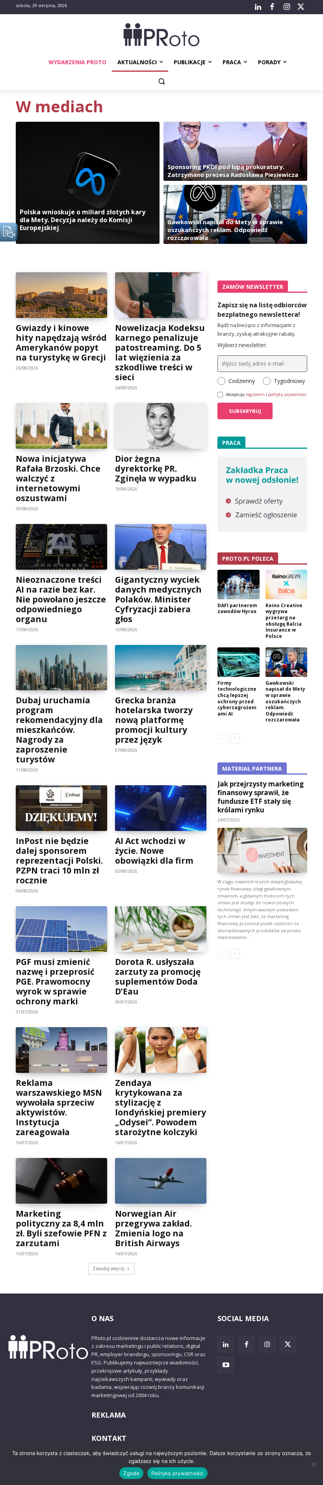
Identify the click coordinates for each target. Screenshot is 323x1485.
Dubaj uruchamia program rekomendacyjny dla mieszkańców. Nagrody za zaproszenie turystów (59, 730)
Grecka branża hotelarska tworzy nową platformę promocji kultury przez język (154, 720)
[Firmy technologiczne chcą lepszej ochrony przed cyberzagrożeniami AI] (238, 662)
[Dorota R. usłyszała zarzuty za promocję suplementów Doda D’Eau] (160, 929)
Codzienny (241, 381)
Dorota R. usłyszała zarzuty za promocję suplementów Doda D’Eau (157, 976)
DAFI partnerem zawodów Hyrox (237, 608)
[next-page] (235, 738)
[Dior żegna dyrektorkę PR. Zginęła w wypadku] (160, 426)
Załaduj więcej (108, 1268)
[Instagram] (286, 7)
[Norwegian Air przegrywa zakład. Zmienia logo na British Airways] (160, 1181)
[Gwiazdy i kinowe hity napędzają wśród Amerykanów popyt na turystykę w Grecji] (61, 295)
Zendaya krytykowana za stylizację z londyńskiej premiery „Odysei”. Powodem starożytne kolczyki (160, 1107)
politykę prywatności (287, 394)
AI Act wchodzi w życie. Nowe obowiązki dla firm (154, 850)
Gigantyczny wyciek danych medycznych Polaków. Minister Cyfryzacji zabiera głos (158, 599)
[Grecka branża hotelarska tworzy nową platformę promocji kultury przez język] (160, 668)
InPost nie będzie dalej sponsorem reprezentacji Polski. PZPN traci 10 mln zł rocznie (59, 860)
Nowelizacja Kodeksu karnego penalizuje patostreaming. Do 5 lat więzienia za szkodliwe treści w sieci (160, 352)
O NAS (102, 1318)
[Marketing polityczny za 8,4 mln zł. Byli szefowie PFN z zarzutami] (61, 1181)
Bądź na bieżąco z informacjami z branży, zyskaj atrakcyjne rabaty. (256, 329)
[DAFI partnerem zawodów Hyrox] (238, 584)
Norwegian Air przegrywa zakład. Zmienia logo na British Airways (153, 1228)
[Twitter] (301, 7)
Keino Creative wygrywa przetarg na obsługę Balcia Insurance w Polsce (284, 620)
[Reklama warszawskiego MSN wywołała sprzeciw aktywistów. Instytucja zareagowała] (61, 1050)
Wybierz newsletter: (242, 345)
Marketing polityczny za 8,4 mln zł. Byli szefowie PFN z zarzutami (61, 1228)
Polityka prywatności (177, 1473)
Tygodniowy (289, 381)
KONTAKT (108, 1438)
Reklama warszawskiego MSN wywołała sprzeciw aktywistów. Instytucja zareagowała (59, 1107)
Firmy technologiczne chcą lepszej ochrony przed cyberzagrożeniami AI (236, 698)
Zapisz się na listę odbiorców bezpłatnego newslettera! (262, 310)
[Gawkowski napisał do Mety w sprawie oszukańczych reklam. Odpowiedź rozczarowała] (235, 214)
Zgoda (131, 1473)
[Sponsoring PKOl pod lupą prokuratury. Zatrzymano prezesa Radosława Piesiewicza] (235, 151)
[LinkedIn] (258, 7)
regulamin (255, 394)
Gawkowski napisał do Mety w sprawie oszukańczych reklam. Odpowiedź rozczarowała (285, 701)
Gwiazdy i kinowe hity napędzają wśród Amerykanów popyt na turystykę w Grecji (61, 342)
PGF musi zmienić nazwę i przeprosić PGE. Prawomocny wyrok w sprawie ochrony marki (55, 981)
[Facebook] (272, 7)
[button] (161, 81)
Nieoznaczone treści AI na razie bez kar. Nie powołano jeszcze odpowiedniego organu (61, 599)
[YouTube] (225, 1365)
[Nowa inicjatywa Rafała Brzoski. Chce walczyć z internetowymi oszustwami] (61, 426)
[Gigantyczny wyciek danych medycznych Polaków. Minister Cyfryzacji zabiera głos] (160, 547)
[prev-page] (222, 738)
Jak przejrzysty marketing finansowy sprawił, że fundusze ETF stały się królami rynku (260, 796)
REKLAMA (108, 1415)
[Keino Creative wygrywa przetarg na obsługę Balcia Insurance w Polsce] (286, 584)
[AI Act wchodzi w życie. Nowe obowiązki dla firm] (160, 808)
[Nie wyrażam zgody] (313, 1464)
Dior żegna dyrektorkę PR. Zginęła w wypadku (156, 468)
